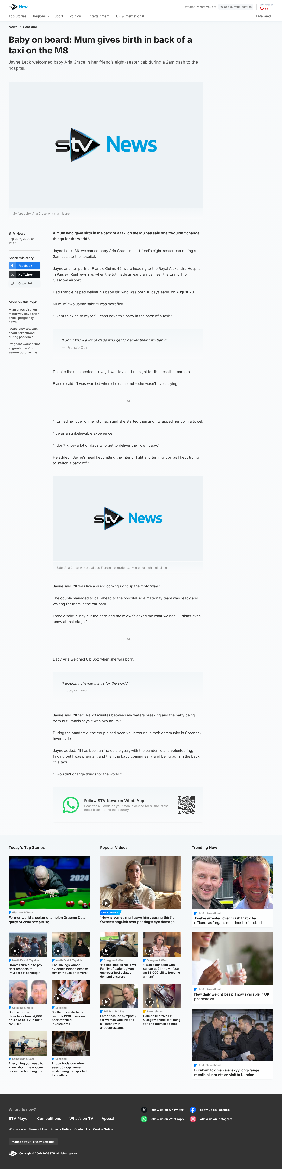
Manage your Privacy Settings (33, 1141)
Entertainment (98, 16)
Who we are (17, 1129)
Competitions (49, 1118)
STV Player (19, 1118)
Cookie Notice (103, 1129)
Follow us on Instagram (215, 1119)
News (13, 27)
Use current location (238, 6)
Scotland (30, 27)
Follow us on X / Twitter (167, 1109)
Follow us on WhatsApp (167, 1119)
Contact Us (82, 1129)
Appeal (108, 1118)
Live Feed (263, 16)
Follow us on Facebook (214, 1109)
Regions (39, 16)
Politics (75, 16)
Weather (190, 6)
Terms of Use (38, 1129)
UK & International (130, 16)
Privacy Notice (61, 1129)
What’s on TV (81, 1118)
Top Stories (17, 16)
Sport (59, 16)
